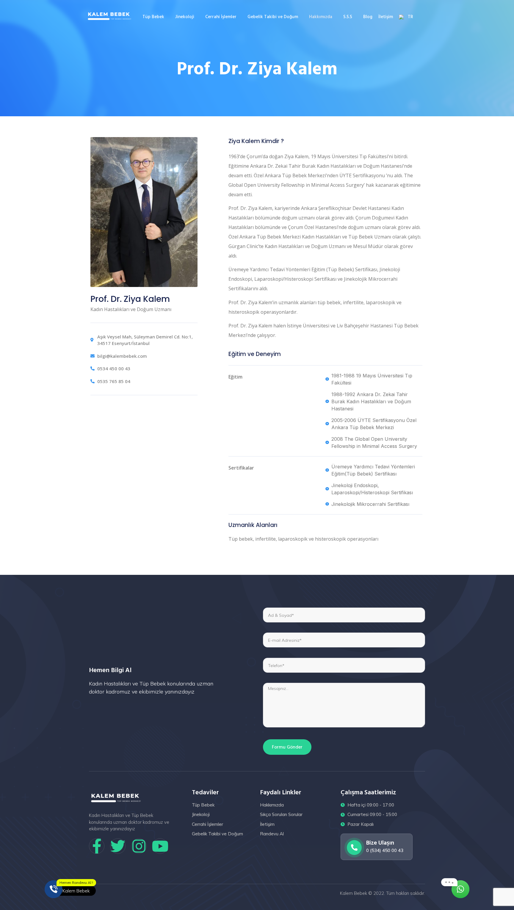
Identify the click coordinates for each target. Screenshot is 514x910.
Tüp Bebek (153, 17)
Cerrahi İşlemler (220, 17)
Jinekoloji (184, 17)
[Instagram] (139, 846)
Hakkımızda (320, 17)
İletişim (385, 17)
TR (410, 17)
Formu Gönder (287, 747)
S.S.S (347, 17)
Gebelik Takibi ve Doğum (272, 17)
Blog (367, 17)
